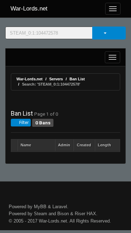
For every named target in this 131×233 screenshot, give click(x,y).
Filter (23, 122)
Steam (40, 213)
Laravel (59, 206)
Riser (80, 213)
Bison (63, 213)
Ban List (77, 79)
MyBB (40, 206)
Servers (56, 79)
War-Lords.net (29, 8)
